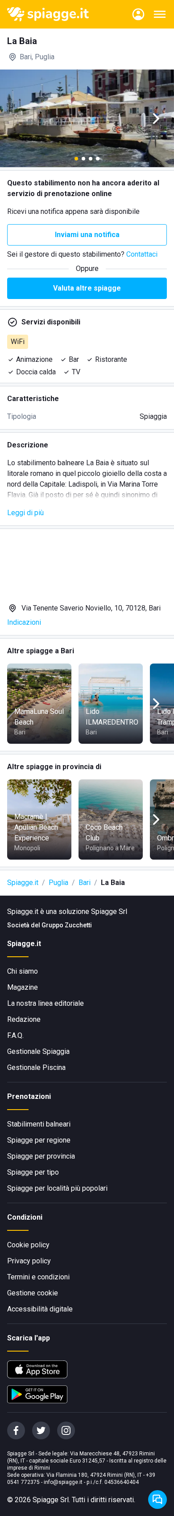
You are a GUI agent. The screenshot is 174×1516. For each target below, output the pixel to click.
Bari (85, 882)
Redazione (24, 1019)
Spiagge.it (22, 882)
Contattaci (141, 254)
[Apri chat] (157, 1499)
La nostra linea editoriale (45, 1003)
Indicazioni (24, 622)
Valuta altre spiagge (87, 288)
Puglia (58, 882)
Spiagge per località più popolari (57, 1188)
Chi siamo (22, 971)
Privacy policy (29, 1261)
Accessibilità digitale (40, 1309)
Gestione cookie (32, 1293)
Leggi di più (25, 512)
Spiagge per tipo (33, 1172)
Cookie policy (28, 1245)
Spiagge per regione (38, 1140)
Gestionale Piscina (36, 1067)
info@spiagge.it (63, 1482)
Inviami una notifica (87, 234)
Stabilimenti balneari (38, 1124)
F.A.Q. (15, 1035)
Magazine (22, 987)
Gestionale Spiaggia (38, 1051)
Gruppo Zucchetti (66, 925)
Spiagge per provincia (41, 1156)
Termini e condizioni (38, 1277)
